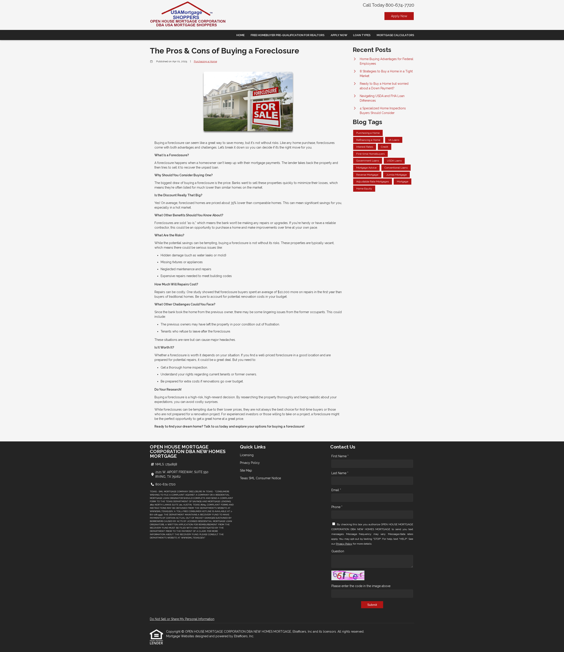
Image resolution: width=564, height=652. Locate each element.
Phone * (336, 507)
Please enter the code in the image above (360, 586)
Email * (336, 490)
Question (337, 551)
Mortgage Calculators (395, 35)
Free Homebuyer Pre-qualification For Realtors (288, 35)
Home (240, 35)
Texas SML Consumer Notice (260, 478)
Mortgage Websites (180, 636)
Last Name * (339, 473)
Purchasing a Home (205, 61)
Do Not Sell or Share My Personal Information (182, 619)
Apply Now (399, 16)
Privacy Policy (250, 463)
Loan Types (362, 35)
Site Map (246, 470)
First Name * (340, 456)
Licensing (247, 455)
